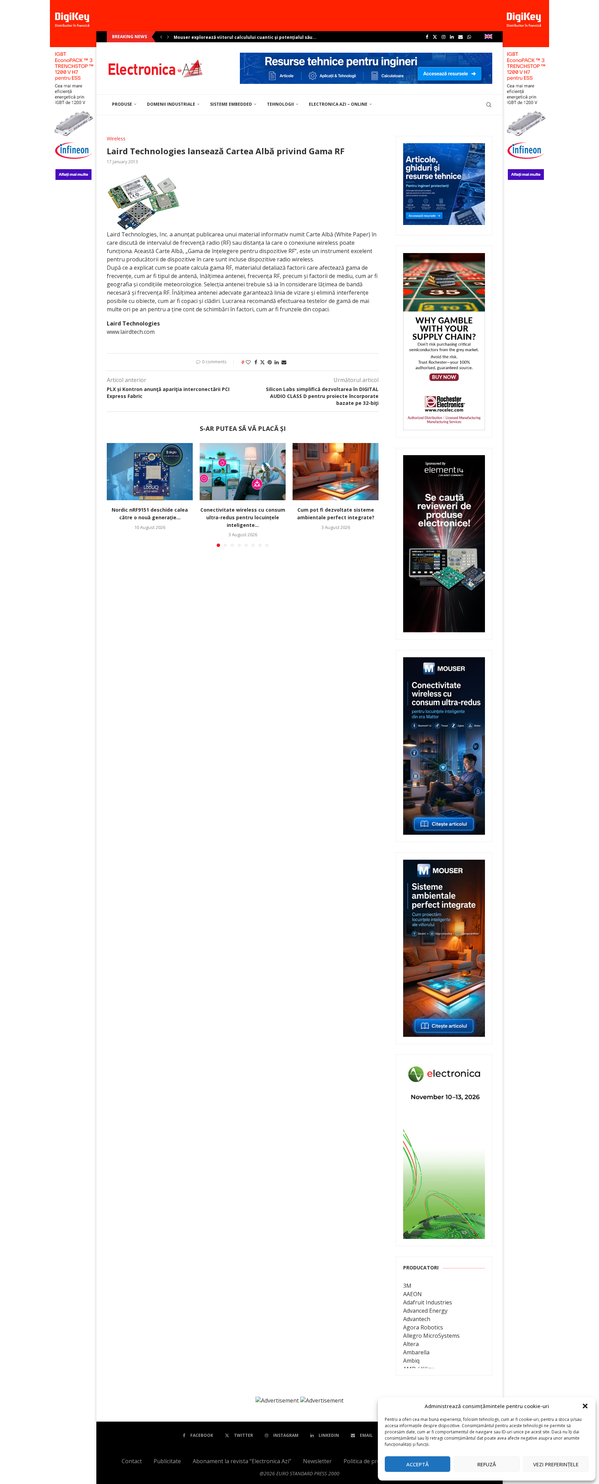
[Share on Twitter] (262, 362)
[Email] (460, 36)
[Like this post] (248, 362)
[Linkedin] (452, 36)
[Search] (488, 105)
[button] (585, 1406)
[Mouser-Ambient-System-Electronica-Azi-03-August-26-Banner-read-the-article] (444, 864)
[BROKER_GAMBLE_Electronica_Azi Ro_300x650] (444, 258)
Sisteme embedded (231, 104)
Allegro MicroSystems (431, 1335)
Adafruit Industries (427, 1302)
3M (407, 1286)
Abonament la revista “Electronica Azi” (242, 1461)
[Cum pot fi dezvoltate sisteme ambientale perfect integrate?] (336, 471)
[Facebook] (427, 36)
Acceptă (417, 1464)
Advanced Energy (425, 1310)
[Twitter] (435, 36)
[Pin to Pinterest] (270, 362)
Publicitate (167, 1461)
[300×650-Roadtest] (444, 460)
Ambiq (411, 1360)
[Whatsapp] (469, 36)
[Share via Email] (283, 362)
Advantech (416, 1319)
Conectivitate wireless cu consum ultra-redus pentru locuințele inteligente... (242, 517)
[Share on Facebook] (255, 362)
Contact (132, 1461)
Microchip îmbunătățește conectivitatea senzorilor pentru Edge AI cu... (252, 37)
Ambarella (416, 1352)
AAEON (412, 1294)
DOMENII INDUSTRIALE (171, 104)
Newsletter (317, 1461)
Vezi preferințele (556, 1464)
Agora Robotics (423, 1327)
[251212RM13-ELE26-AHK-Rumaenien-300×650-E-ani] (444, 1066)
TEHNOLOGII (280, 104)
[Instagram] (443, 36)
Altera (411, 1344)
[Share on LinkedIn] (277, 362)
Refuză (486, 1464)
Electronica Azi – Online (338, 104)
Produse (122, 104)
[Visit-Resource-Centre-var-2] (366, 56)
